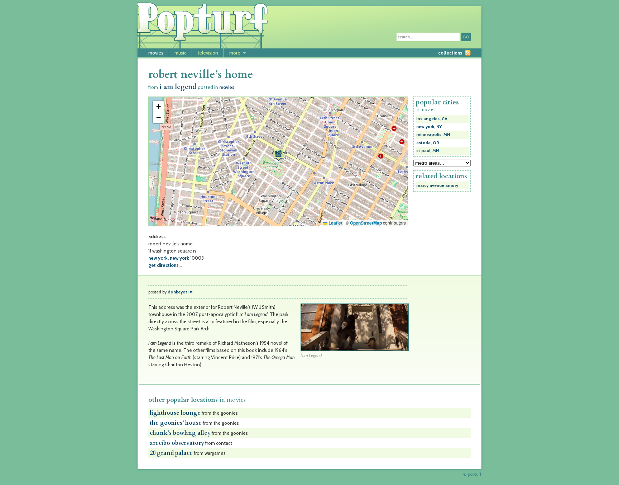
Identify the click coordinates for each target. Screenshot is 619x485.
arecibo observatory (177, 443)
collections (450, 53)
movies (155, 53)
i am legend (177, 87)
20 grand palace (171, 453)
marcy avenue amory (437, 185)
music (180, 53)
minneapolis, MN (433, 134)
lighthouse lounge (175, 413)
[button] (278, 154)
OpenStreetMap (366, 223)
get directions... (165, 265)
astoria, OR (427, 142)
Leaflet (334, 223)
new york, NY (429, 126)
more (234, 53)
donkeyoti (178, 292)
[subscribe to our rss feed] (468, 52)
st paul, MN (427, 150)
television (207, 53)
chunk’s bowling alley (180, 433)
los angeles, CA (431, 118)
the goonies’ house (176, 423)
